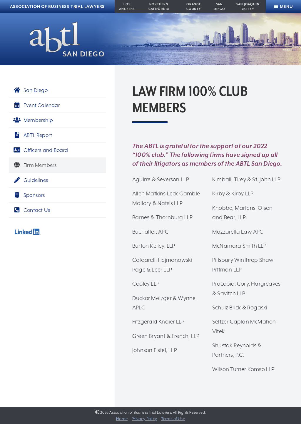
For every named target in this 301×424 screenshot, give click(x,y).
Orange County (193, 6)
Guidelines (36, 180)
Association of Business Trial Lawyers (57, 6)
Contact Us (37, 210)
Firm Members (40, 165)
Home (122, 418)
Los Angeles (127, 6)
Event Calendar (42, 105)
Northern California (158, 6)
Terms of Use (173, 418)
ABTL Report (38, 135)
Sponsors (34, 195)
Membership (38, 120)
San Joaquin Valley (248, 6)
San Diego (219, 6)
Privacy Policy (144, 418)
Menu (286, 6)
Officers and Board (46, 150)
